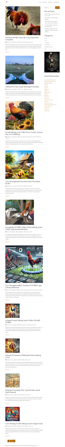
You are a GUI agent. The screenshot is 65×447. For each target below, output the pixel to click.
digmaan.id (46, 95)
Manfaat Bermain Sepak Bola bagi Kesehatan (22, 87)
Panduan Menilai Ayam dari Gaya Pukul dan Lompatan (21, 38)
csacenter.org (46, 110)
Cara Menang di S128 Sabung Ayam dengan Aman (24, 423)
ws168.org (46, 86)
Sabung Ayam (56, 2)
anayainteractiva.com (48, 103)
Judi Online (50, 2)
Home (40, 2)
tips (23, 42)
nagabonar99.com (47, 92)
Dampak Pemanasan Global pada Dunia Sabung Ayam (23, 356)
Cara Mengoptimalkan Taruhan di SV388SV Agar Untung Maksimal (23, 286)
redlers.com (46, 109)
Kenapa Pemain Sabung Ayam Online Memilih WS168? (22, 321)
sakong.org (46, 90)
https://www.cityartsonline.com (50, 81)
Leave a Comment (30, 42)
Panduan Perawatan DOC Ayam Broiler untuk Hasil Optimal (22, 391)
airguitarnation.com (48, 106)
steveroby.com (47, 96)
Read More (7, 52)
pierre (16, 42)
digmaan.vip (46, 89)
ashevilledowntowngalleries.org (50, 104)
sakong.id (46, 93)
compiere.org (46, 107)
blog (20, 42)
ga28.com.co (46, 98)
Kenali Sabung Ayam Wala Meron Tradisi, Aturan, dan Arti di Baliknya (24, 133)
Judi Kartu (45, 2)
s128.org (45, 84)
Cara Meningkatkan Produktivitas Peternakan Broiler (22, 182)
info (22, 42)
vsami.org (46, 87)
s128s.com (46, 101)
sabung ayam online (30, 136)
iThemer (36, 445)
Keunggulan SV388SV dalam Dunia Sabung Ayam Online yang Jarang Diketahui (23, 228)
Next (14, 440)
